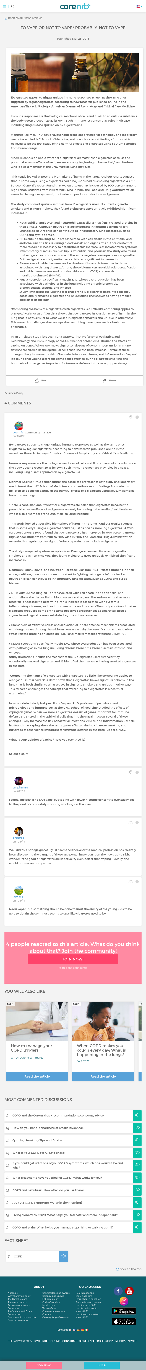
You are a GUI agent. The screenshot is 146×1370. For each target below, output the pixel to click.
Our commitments (18, 1320)
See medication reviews (88, 1302)
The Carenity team (17, 1299)
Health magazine (85, 1293)
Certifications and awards (56, 1293)
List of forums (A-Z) (86, 1305)
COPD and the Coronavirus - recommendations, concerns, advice (58, 1115)
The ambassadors (17, 1302)
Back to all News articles (24, 18)
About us (13, 1293)
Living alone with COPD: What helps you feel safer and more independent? (65, 1215)
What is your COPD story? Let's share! (38, 1153)
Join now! (73, 959)
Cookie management (53, 1311)
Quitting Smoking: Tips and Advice (37, 1140)
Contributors (15, 1308)
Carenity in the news (53, 1296)
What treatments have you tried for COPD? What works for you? (57, 1177)
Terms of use (49, 1308)
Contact (46, 1314)
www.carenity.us (25, 1341)
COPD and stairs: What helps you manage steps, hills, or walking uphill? (62, 1227)
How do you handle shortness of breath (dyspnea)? (48, 1128)
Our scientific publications (22, 1317)
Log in (102, 1365)
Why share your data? (19, 1296)
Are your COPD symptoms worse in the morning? (47, 1202)
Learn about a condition (88, 1299)
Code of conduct (51, 1302)
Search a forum (84, 1296)
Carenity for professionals (55, 1317)
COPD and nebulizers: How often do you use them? (48, 1190)
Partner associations (19, 1305)
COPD (18, 1256)
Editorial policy (50, 1299)
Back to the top (130, 1269)
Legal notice (48, 1305)
